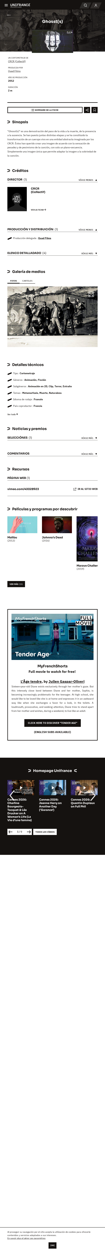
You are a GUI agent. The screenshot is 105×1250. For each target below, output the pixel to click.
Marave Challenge (89, 565)
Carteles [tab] (27, 280)
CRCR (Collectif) (17, 61)
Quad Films (14, 71)
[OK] (52, 1245)
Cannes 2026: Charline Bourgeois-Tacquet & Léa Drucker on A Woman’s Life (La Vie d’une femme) (19, 810)
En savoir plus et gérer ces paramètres (26, 1238)
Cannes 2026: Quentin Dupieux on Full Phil (83, 803)
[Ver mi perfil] (96, 5)
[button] (91, 294)
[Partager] (87, 110)
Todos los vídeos (45, 832)
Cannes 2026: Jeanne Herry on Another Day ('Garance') (50, 805)
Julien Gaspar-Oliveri (66, 681)
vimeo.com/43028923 (23, 489)
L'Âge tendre (31, 681)
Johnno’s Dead (52, 537)
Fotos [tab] (13, 280)
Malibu (12, 537)
